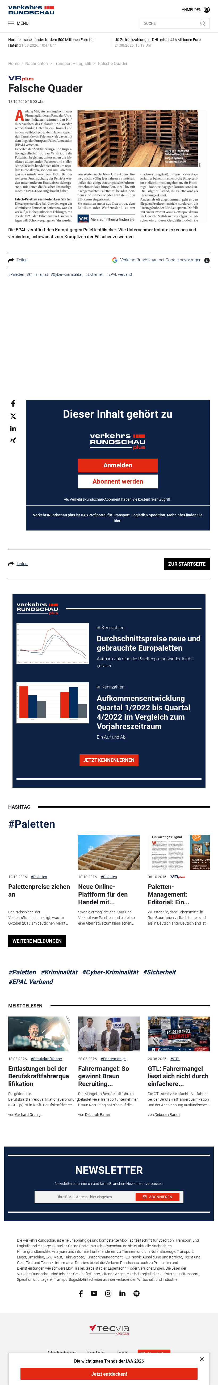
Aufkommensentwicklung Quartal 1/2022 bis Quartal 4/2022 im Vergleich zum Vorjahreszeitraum (143, 712)
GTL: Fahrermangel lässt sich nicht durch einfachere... (178, 1076)
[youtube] (94, 1293)
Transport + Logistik (72, 63)
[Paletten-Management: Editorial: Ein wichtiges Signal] (178, 852)
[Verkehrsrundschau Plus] (20, 78)
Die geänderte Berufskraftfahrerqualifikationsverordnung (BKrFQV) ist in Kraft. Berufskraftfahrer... (43, 1099)
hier (117, 521)
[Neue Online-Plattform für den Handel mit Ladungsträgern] (109, 852)
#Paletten (31, 824)
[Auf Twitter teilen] (13, 416)
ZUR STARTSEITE (187, 564)
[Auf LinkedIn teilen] (13, 428)
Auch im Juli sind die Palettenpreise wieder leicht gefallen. (144, 662)
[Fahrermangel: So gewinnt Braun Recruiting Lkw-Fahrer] (109, 1034)
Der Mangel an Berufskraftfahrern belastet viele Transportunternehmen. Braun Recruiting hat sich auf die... (108, 1099)
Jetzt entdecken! (109, 1374)
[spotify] (136, 1293)
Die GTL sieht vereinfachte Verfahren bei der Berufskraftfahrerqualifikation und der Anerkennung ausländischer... (178, 1099)
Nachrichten (36, 63)
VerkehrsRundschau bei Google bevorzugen (161, 259)
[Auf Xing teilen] (13, 440)
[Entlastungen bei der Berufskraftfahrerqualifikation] (39, 1034)
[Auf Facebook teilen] (13, 403)
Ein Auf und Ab (111, 737)
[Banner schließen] (200, 1359)
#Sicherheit (159, 972)
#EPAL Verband (30, 982)
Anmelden (117, 465)
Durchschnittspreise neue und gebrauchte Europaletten (148, 643)
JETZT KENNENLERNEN (109, 760)
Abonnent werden (118, 481)
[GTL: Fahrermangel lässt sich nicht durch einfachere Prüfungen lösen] (178, 1034)
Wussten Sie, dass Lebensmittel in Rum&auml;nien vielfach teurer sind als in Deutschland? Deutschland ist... (178, 917)
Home (13, 63)
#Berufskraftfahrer (46, 1059)
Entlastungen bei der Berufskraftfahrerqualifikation (38, 1076)
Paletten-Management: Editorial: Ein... (169, 894)
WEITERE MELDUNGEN (37, 941)
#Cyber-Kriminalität (110, 972)
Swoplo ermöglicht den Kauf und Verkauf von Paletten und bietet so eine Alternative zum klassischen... (106, 917)
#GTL (175, 1059)
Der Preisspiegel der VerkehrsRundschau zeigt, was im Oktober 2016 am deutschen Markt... (38, 917)
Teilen (22, 259)
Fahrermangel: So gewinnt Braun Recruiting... (103, 1076)
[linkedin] (122, 1293)
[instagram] (108, 1293)
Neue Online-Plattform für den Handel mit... (103, 894)
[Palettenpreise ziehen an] (39, 852)
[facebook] (81, 1293)
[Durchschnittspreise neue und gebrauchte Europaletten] (52, 643)
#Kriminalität (58, 972)
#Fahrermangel (113, 1059)
